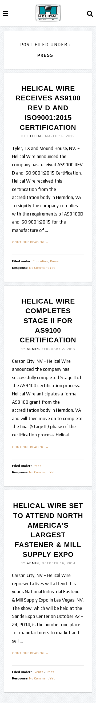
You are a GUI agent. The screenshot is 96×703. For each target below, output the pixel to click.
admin (33, 348)
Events (38, 672)
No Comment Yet (42, 268)
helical (34, 136)
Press (54, 261)
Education (40, 261)
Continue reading (30, 242)
